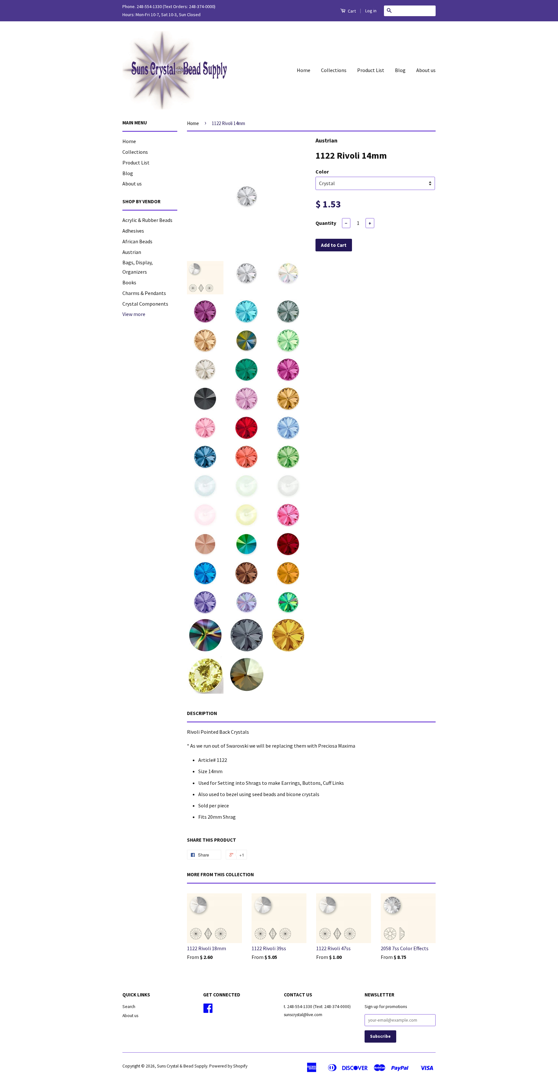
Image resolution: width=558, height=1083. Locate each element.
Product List (370, 70)
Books (129, 282)
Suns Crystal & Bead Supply (182, 1066)
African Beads (137, 241)
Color (322, 171)
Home (303, 70)
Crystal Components (145, 303)
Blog (400, 70)
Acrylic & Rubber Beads (147, 220)
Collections (333, 70)
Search (128, 1006)
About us (426, 70)
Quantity (325, 223)
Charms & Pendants (144, 293)
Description (202, 713)
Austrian (131, 252)
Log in (371, 11)
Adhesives (133, 230)
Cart (351, 11)
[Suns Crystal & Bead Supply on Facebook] (208, 1010)
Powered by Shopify (228, 1066)
